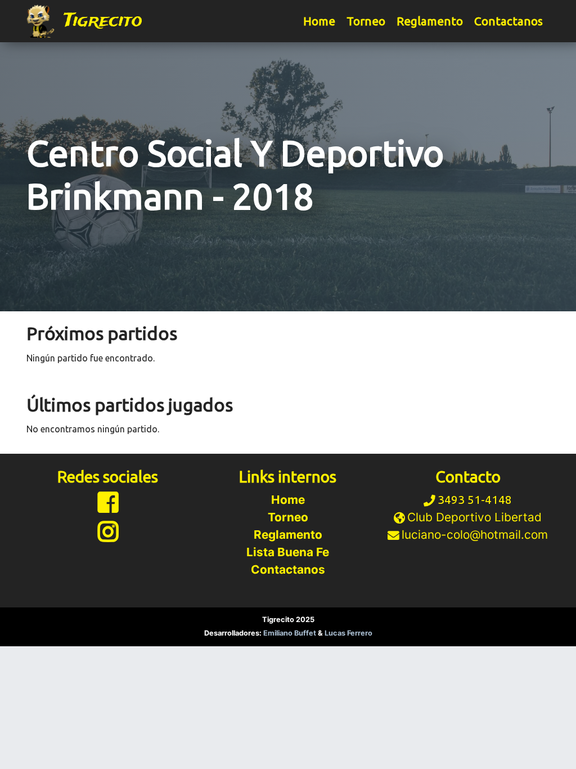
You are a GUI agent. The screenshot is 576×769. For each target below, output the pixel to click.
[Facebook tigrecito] (108, 507)
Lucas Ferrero (348, 633)
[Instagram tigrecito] (108, 536)
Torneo (365, 21)
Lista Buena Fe (287, 552)
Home (319, 21)
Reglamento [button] (430, 21)
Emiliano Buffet (290, 633)
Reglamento (288, 534)
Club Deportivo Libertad (474, 517)
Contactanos (508, 21)
